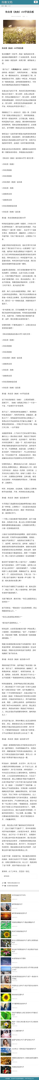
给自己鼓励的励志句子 (19, 931)
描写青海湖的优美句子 (19, 913)
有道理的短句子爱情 (19, 958)
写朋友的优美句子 (18, 1067)
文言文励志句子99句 (19, 895)
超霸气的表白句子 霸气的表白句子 (23, 1040)
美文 (6, 6)
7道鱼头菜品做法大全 (13, 883)
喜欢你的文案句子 (18, 995)
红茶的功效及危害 (12, 885)
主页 (2, 6)
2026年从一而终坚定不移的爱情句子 (24, 1049)
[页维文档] (7, 4)
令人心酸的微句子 (18, 1031)
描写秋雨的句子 (17, 904)
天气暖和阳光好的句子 (19, 1004)
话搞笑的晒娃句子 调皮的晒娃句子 (23, 922)
